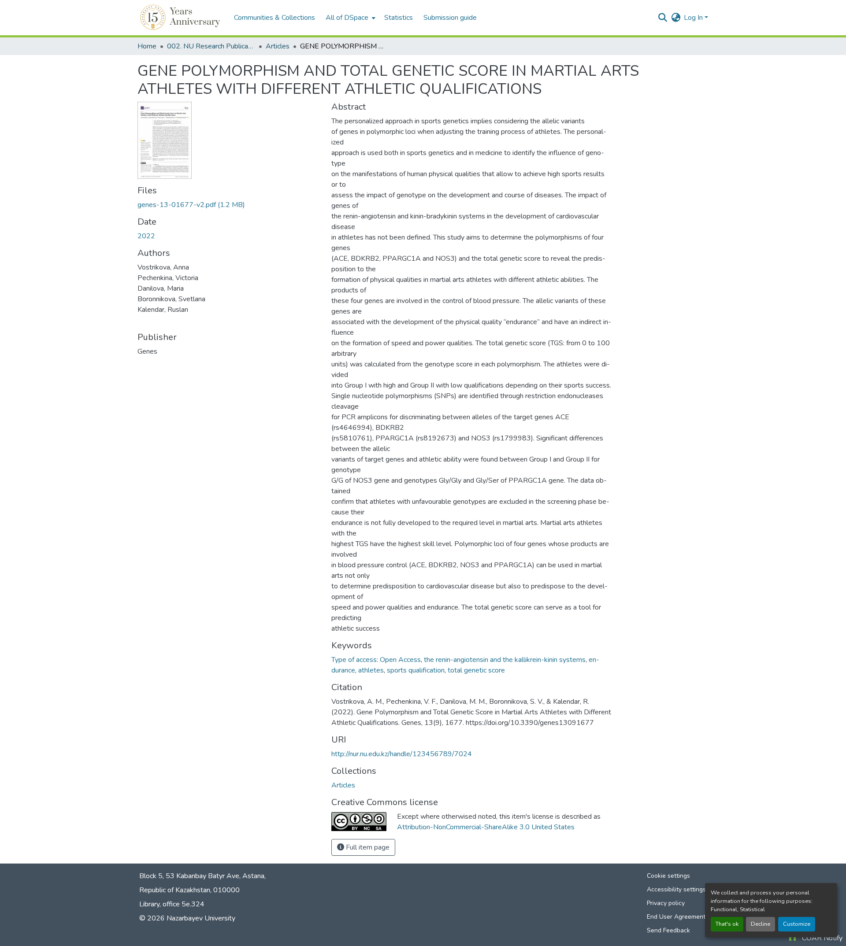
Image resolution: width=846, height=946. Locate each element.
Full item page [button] (367, 847)
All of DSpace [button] (347, 17)
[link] (229, 205)
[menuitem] (349, 17)
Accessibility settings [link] (676, 889)
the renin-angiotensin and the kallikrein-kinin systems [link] (505, 660)
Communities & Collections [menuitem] (274, 17)
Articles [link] (277, 46)
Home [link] (146, 46)
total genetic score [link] (476, 670)
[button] (181, 17)
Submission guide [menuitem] (450, 17)
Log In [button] (694, 17)
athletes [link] (371, 670)
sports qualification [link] (416, 670)
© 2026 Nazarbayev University (187, 918)
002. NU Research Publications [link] (211, 46)
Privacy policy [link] (666, 903)
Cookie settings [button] (668, 876)
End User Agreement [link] (676, 917)
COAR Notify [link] (822, 938)
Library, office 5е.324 (171, 904)
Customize (796, 924)
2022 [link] (146, 236)
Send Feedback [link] (668, 930)
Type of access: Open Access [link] (376, 660)
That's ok (727, 924)
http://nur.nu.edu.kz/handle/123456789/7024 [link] (401, 754)
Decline (760, 924)
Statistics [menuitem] (398, 17)
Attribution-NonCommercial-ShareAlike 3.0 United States (486, 827)
